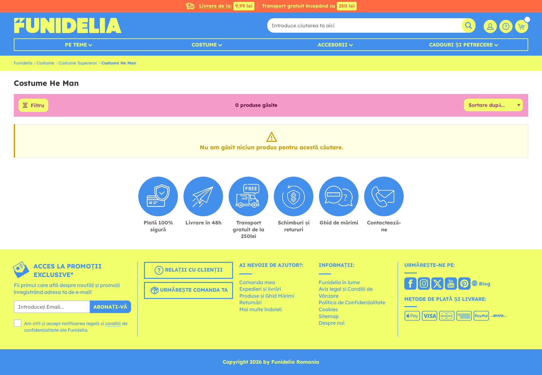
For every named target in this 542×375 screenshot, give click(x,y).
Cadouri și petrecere (461, 44)
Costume (204, 44)
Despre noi (331, 323)
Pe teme (76, 44)
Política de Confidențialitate (352, 302)
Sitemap (329, 316)
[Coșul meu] (521, 26)
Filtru (37, 105)
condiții (113, 323)
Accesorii (333, 44)
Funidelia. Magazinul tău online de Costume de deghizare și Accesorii (67, 25)
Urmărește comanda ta (193, 290)
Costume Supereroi (78, 62)
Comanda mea (257, 282)
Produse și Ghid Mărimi (266, 296)
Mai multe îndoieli (260, 309)
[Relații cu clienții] (506, 26)
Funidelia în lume (339, 282)
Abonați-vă (110, 307)
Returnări (250, 302)
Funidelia (23, 62)
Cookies (328, 309)
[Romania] (410, 284)
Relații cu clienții (193, 270)
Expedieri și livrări (260, 289)
